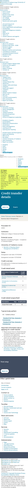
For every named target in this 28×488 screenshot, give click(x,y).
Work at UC (5, 135)
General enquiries (9, 401)
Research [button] (2, 39)
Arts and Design (8, 406)
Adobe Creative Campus (9, 92)
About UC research (8, 44)
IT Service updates (9, 434)
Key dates (5, 137)
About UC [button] (3, 103)
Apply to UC (4, 389)
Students (5, 144)
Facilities (5, 80)
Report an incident (7, 100)
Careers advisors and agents (10, 36)
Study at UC (6, 13)
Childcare (5, 86)
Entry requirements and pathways (12, 27)
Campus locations (7, 112)
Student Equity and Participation (11, 132)
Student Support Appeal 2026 (11, 63)
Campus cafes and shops (9, 85)
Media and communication (10, 123)
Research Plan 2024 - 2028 (10, 45)
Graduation (5, 115)
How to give (5, 66)
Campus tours (6, 77)
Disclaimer (18, 473)
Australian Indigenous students (11, 30)
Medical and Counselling (11, 432)
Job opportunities (9, 444)
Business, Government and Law (13, 408)
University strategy (8, 108)
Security (4, 96)
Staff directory (8, 445)
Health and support (8, 88)
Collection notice (14, 475)
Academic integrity (8, 120)
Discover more (4, 42)
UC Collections (6, 79)
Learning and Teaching (9, 129)
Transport (5, 89)
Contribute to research (9, 51)
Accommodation (8, 437)
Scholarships (6, 28)
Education (7, 409)
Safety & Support (7, 152)
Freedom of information (11, 448)
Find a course (4, 10)
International (6, 19)
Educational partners (8, 114)
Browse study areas (8, 14)
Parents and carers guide (9, 21)
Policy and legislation (8, 126)
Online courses (6, 16)
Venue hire (5, 83)
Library (4, 149)
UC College (5, 18)
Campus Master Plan (8, 82)
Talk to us (5, 35)
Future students (8, 395)
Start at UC (5, 33)
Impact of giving (7, 68)
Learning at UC (6, 128)
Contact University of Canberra (11, 139)
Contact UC (4, 473)
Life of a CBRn (6, 48)
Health (6, 411)
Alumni (4, 148)
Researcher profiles (9, 447)
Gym (5, 435)
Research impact (7, 47)
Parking (4, 91)
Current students (6, 387)
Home (3, 216)
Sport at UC (5, 94)
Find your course (10, 216)
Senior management (8, 109)
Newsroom (7, 419)
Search (2, 157)
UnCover (6, 418)
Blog (5, 424)
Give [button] (1, 59)
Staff (4, 146)
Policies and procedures (11, 450)
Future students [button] (4, 7)
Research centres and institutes (11, 50)
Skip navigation (4, 0)
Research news (6, 54)
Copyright (11, 473)
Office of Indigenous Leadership (11, 117)
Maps (4, 151)
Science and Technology (11, 412)
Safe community (7, 99)
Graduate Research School (10, 53)
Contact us (5, 56)
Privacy (23, 473)
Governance (6, 125)
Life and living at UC (8, 24)
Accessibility (5, 475)
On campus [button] (3, 72)
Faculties (5, 111)
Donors (6, 399)
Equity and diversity (8, 134)
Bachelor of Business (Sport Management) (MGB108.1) (11, 247)
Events (6, 422)
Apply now (5, 207)
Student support (7, 25)
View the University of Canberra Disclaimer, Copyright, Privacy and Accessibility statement (14, 349)
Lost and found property (9, 97)
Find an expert (8, 421)
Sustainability (6, 122)
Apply (4, 31)
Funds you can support (9, 65)
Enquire (15, 207)
